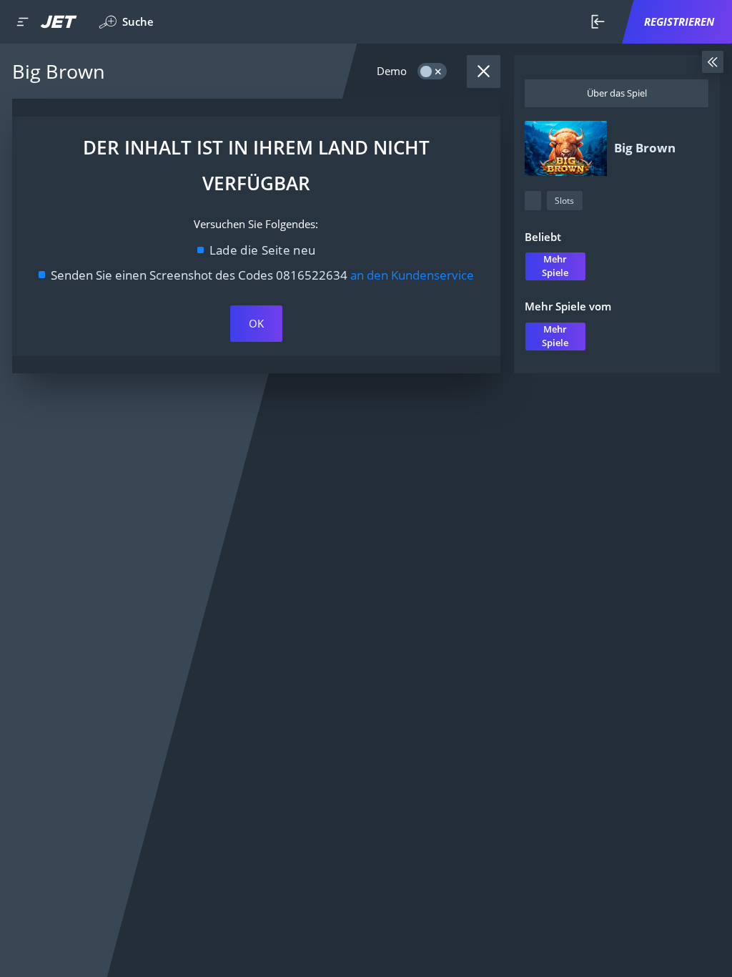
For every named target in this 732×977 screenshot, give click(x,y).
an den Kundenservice (412, 275)
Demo (392, 71)
